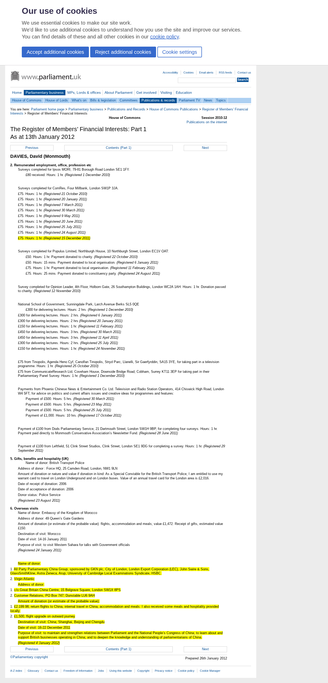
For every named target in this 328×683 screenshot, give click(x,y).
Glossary (33, 670)
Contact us (244, 72)
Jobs (101, 670)
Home (17, 92)
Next (205, 148)
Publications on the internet (207, 122)
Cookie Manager (210, 670)
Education (184, 92)
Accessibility (170, 72)
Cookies (188, 72)
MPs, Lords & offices (84, 92)
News (208, 100)
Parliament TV (189, 100)
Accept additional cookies (55, 52)
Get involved (146, 92)
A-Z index (16, 670)
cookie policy (164, 36)
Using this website (120, 670)
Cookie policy (186, 670)
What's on (79, 100)
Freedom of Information (78, 670)
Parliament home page (47, 109)
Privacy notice (163, 670)
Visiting (166, 92)
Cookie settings (179, 52)
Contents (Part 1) (118, 148)
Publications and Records (126, 109)
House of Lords (56, 100)
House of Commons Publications (173, 109)
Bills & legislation (103, 100)
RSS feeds (225, 72)
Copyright (143, 670)
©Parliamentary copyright (29, 657)
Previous (31, 148)
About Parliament (118, 92)
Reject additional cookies (123, 52)
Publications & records (158, 100)
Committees (129, 100)
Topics (221, 100)
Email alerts (206, 72)
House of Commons (27, 100)
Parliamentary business (45, 92)
